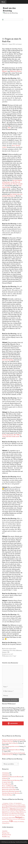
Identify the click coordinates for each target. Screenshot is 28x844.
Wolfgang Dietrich (5, 823)
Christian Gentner (19, 807)
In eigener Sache (6, 782)
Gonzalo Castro (8, 812)
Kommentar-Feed (6, 834)
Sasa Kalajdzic (17, 815)
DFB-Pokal (13, 809)
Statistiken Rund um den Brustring (11, 793)
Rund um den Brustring (9, 9)
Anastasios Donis (15, 804)
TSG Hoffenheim (5, 821)
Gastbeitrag (5, 778)
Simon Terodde (12, 817)
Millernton (19, 650)
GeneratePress (24, 842)
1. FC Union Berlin (17, 803)
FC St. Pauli (13, 650)
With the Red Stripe (7, 795)
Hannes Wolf (19, 812)
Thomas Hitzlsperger (21, 819)
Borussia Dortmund (10, 806)
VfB (8, 652)
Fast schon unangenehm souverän (10, 746)
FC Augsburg (11, 810)
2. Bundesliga (5, 650)
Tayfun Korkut (15, 819)
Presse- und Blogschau (8, 786)
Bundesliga (5, 807)
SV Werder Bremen (9, 819)
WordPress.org (6, 836)
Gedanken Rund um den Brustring (10, 780)
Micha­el (4, 71)
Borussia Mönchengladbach (20, 806)
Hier (9, 128)
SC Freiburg (22, 815)
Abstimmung (5, 773)
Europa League (5, 810)
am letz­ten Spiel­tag (7, 360)
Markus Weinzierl (21, 813)
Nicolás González (12, 815)
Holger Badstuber (5, 813)
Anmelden (4, 831)
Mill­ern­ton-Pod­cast (16, 71)
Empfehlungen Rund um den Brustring (12, 776)
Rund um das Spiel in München (10, 743)
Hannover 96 (24, 812)
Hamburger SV (14, 812)
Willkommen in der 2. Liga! (9, 656)
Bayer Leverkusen (21, 804)
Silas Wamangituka (5, 817)
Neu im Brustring (6, 784)
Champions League (12, 807)
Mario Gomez (14, 813)
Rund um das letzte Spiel (8, 787)
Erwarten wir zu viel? (7, 654)
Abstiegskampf (10, 804)
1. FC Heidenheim (5, 803)
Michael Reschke (5, 815)
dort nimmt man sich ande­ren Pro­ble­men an (12, 195)
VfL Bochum (15, 821)
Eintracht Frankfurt (20, 809)
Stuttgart (4, 652)
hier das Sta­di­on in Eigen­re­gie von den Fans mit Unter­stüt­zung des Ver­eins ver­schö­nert (12, 182)
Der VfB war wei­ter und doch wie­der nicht (11, 435)
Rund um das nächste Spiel (9, 648)
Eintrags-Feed (5, 833)
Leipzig (9, 813)
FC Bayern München (18, 810)
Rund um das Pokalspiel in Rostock (11, 749)
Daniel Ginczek (7, 809)
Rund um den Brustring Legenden (10, 791)
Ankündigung (5, 775)
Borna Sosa (4, 806)
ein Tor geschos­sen (7, 435)
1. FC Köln (11, 803)
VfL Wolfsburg (21, 821)
